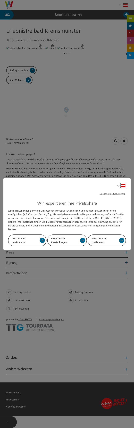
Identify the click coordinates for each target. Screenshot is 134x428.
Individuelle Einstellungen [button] (59, 240)
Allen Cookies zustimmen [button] (99, 240)
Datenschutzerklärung (112, 193)
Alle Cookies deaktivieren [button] (19, 240)
